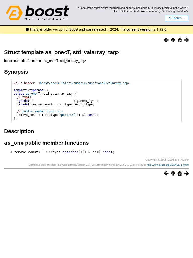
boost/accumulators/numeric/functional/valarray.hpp (84, 83)
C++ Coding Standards (174, 11)
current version (139, 29)
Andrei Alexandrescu (146, 11)
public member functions (42, 111)
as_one (31, 93)
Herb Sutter (121, 11)
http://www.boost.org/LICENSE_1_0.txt (167, 165)
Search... (178, 18)
